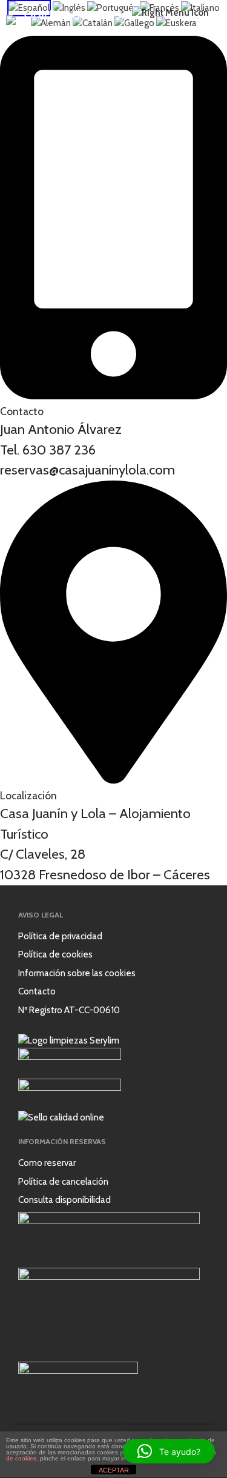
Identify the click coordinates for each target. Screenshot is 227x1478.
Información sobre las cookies (77, 973)
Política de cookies (55, 954)
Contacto (37, 991)
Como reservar (47, 1162)
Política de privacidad (60, 936)
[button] (169, 1451)
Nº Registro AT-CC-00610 (69, 1010)
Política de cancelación (63, 1181)
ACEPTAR (114, 1470)
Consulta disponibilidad (64, 1199)
